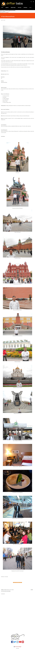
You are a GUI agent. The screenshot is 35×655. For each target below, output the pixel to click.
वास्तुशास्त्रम (6, 7)
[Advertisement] (17, 624)
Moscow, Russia (7, 591)
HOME (2, 7)
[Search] (31, 1)
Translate (7, 12)
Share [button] (32, 589)
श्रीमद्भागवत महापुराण (13, 7)
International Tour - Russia (9, 589)
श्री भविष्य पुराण (25, 7)
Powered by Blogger (18, 646)
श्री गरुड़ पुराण (19, 7)
